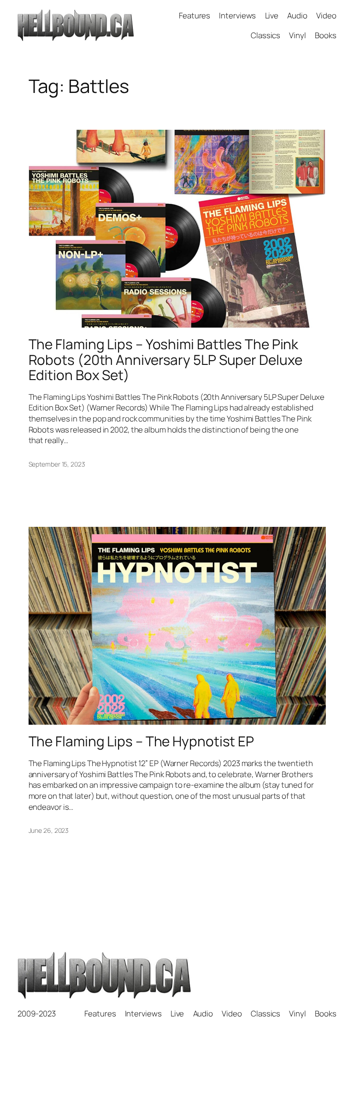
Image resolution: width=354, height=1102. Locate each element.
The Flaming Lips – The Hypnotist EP (141, 741)
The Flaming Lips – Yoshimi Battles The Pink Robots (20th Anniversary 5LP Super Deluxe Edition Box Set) (165, 359)
